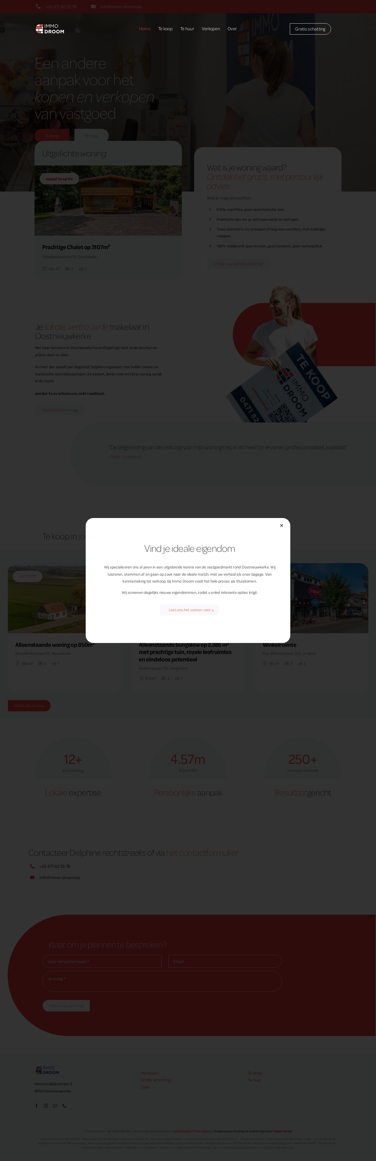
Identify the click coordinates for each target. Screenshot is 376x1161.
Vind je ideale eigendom (189, 548)
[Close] (281, 525)
